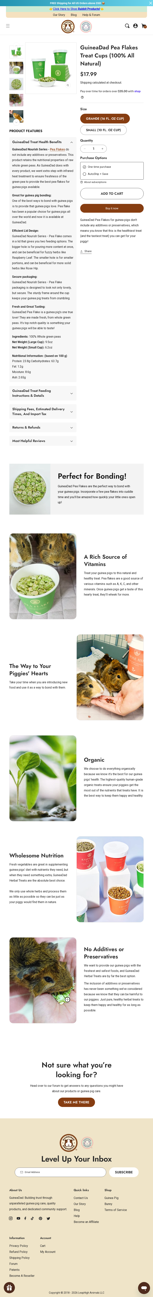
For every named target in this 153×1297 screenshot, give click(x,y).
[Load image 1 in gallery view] (16, 52)
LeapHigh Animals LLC (91, 1292)
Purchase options (93, 157)
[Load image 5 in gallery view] (16, 116)
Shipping (86, 82)
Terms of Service (115, 1210)
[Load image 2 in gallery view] (16, 68)
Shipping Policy (19, 1258)
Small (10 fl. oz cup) (103, 130)
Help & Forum (91, 15)
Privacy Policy (18, 1246)
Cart (42, 1246)
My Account (47, 1252)
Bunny (108, 1204)
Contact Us (81, 1198)
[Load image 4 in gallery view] (16, 100)
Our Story (59, 15)
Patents (14, 1270)
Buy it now (112, 208)
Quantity (86, 140)
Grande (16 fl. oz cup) (105, 118)
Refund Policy (18, 1252)
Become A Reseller (22, 1276)
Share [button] (88, 251)
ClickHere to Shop (76, 9)
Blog (74, 15)
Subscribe (124, 1172)
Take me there (76, 1102)
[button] (8, 26)
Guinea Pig (111, 1198)
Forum (13, 1264)
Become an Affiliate (86, 1222)
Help (77, 1216)
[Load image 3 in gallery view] (16, 84)
